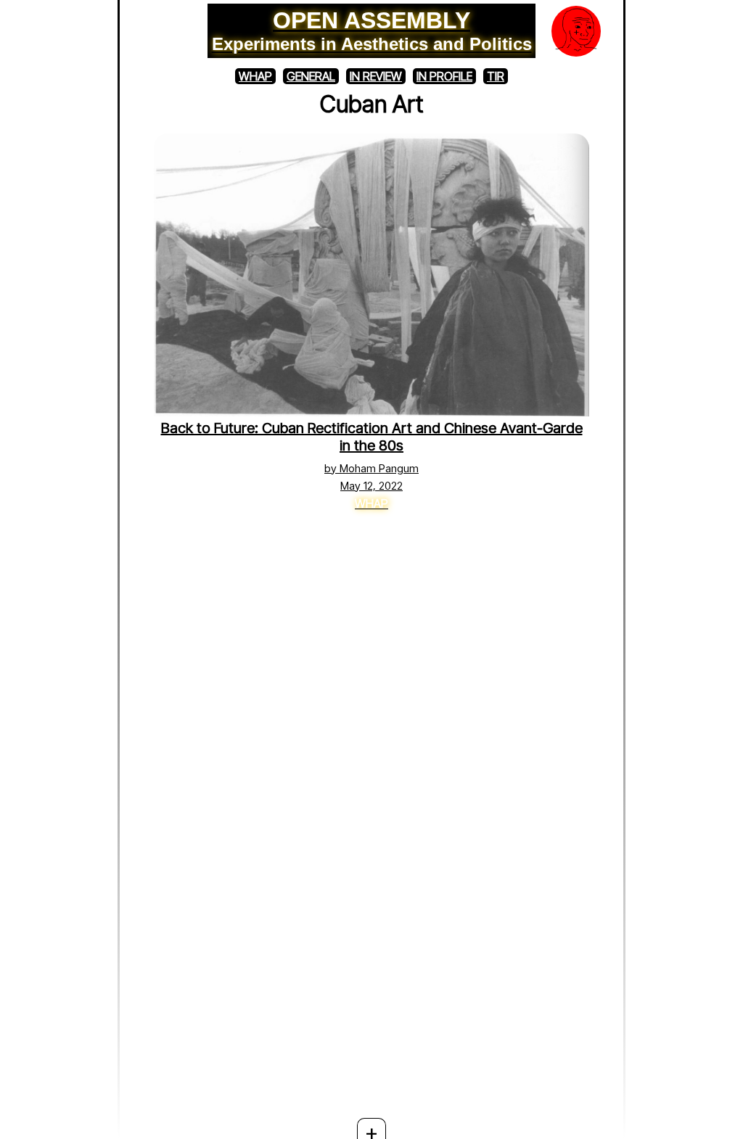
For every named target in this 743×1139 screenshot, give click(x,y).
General (311, 76)
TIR (495, 76)
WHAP (255, 76)
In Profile (444, 76)
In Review (376, 76)
